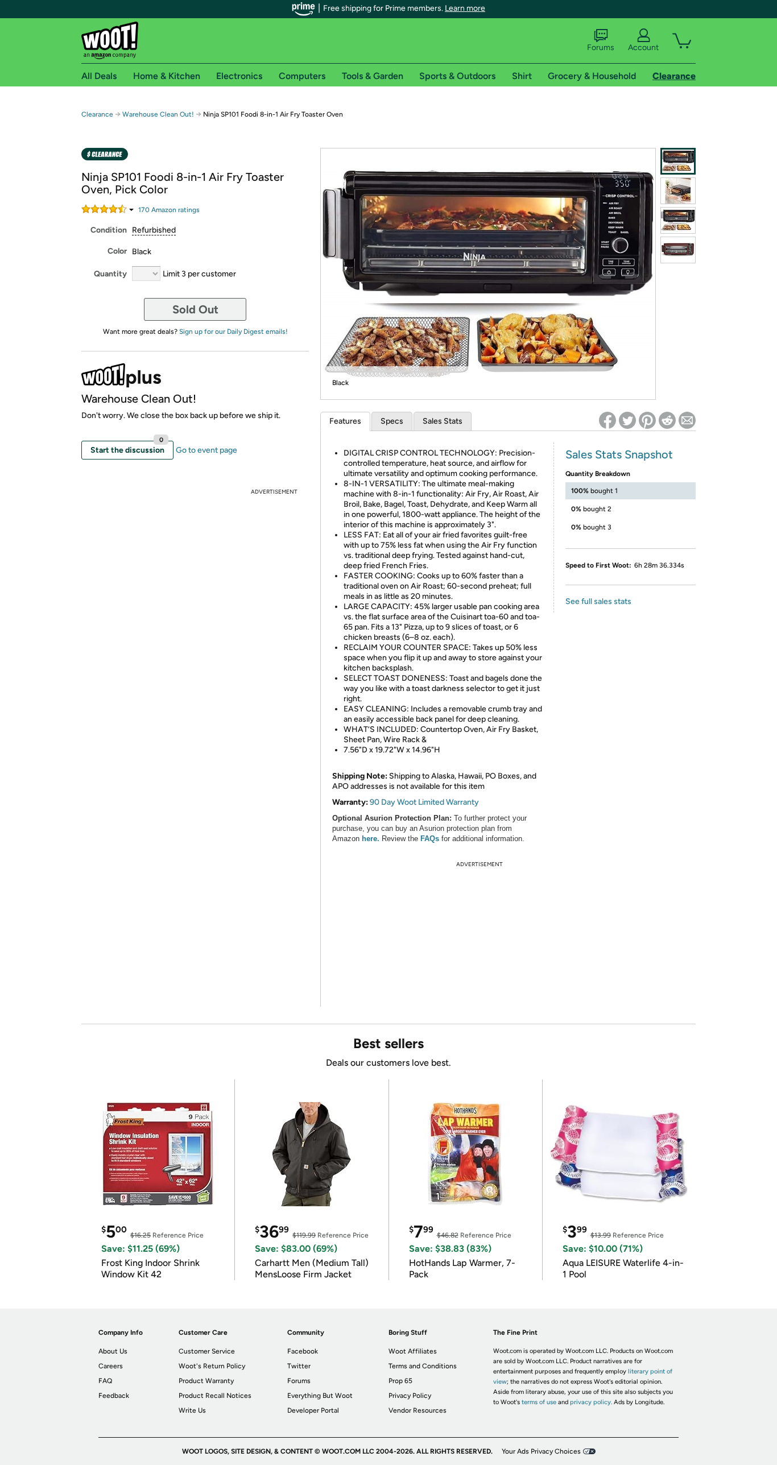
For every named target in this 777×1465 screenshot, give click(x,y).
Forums (600, 47)
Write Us (192, 1410)
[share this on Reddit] (667, 420)
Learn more (465, 8)
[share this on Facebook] (607, 420)
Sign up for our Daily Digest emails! (233, 332)
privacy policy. (591, 1402)
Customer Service (207, 1351)
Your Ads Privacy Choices (541, 1451)
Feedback (113, 1396)
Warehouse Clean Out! (158, 114)
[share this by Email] (687, 420)
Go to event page (206, 450)
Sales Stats (442, 421)
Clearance (97, 114)
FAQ (105, 1381)
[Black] (678, 161)
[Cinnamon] (678, 250)
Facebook (302, 1351)
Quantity (110, 274)
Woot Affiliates (412, 1351)
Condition (108, 230)
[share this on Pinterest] (647, 420)
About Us (112, 1351)
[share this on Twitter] (627, 420)
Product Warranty (206, 1381)
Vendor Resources (417, 1410)
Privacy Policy (409, 1396)
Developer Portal (313, 1410)
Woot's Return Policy (212, 1366)
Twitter (299, 1366)
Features (345, 421)
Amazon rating (169, 210)
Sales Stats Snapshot (619, 454)
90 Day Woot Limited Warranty (424, 802)
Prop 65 (400, 1381)
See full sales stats (598, 601)
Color (117, 251)
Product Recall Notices (215, 1396)
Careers (110, 1366)
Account (643, 47)
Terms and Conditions (422, 1366)
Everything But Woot (320, 1396)
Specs (392, 421)
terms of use (539, 1402)
